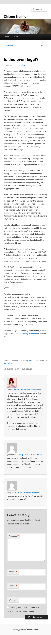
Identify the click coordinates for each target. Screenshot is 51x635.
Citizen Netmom (16, 16)
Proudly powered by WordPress (25, 629)
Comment (14, 536)
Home (7, 36)
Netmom (32, 360)
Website (12, 599)
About (15, 36)
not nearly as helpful (28, 333)
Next (44, 45)
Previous (8, 45)
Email (13, 585)
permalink (8, 363)
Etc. (24, 360)
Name (13, 571)
